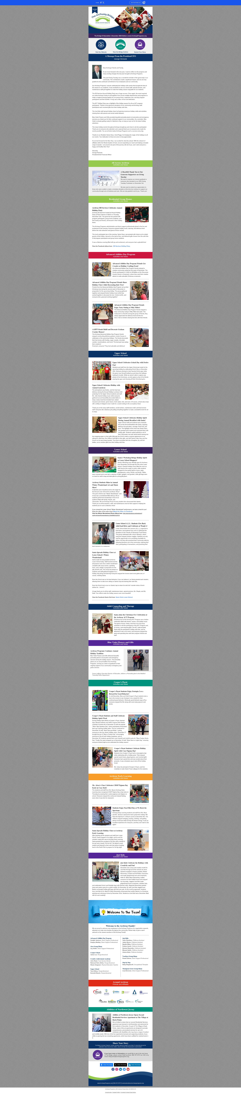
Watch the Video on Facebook (122, 511)
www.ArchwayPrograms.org (137, 36)
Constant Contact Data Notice (128, 1092)
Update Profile (116, 1092)
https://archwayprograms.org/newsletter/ (132, 1046)
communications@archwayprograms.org (133, 1083)
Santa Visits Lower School (124, 597)
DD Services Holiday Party (121, 246)
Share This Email (107, 1064)
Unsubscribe (108, 1092)
